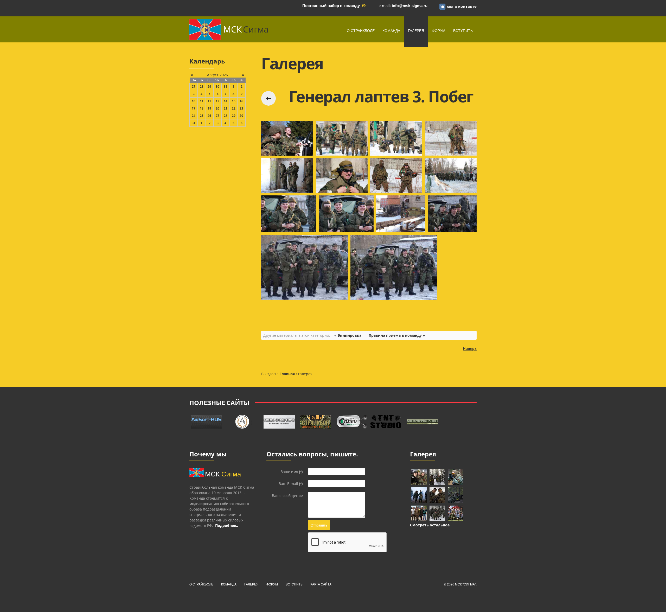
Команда (391, 31)
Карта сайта (320, 584)
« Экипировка (347, 335)
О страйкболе (361, 31)
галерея (416, 31)
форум (438, 31)
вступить (463, 31)
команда (228, 584)
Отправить (319, 524)
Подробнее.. (226, 525)
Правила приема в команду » (397, 335)
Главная (287, 373)
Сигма (245, 29)
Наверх (470, 348)
